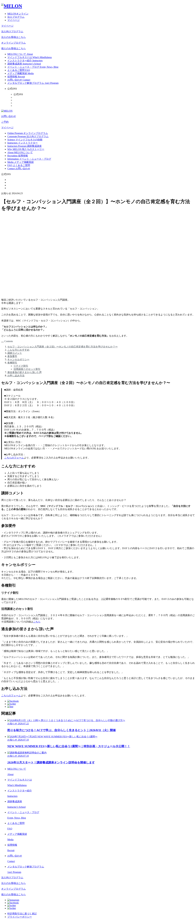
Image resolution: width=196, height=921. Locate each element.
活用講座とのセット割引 (26, 369)
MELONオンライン (17, 13)
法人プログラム (15, 17)
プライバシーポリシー (19, 916)
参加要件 (12, 356)
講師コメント (14, 353)
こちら (36, 621)
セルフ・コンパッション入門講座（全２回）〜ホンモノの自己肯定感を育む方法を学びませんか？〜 (62, 346)
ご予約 (5, 122)
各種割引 (12, 362)
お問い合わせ (8, 116)
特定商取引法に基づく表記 (22, 913)
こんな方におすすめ (18, 350)
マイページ (13, 20)
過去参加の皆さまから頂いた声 (24, 372)
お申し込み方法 (15, 375)
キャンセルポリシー (18, 359)
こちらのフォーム (14, 457)
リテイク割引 (20, 366)
